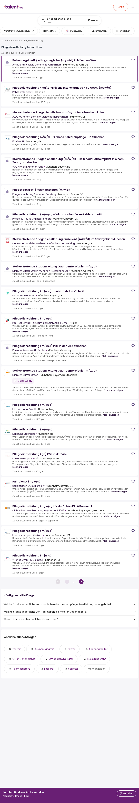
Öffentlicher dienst (23, 659)
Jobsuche (6, 40)
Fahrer (71, 649)
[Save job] (133, 60)
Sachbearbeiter (98, 649)
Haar (17, 40)
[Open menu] (133, 7)
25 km (91, 20)
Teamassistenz (21, 668)
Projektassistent (96, 659)
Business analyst (44, 649)
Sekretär (73, 668)
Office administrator (61, 659)
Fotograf (49, 668)
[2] (81, 581)
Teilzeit (16, 649)
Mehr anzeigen (20, 73)
